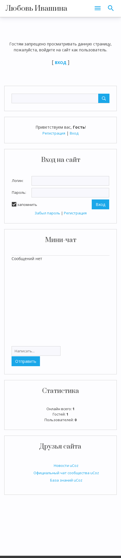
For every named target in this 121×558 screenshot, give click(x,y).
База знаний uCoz (66, 480)
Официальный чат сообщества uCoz (66, 472)
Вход (74, 133)
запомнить (27, 204)
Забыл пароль (47, 213)
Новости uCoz (66, 465)
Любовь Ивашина (36, 8)
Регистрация (53, 133)
